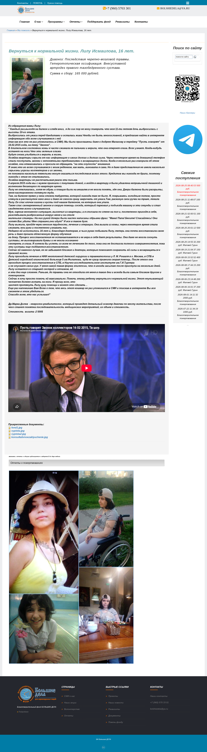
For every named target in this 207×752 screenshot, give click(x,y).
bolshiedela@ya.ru (175, 8)
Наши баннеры (187, 113)
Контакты (22, 3)
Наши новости (116, 702)
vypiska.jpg (18, 430)
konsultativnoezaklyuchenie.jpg (29, 437)
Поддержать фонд (99, 21)
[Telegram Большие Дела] (187, 139)
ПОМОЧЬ (37, 3)
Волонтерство (72, 709)
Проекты (113, 696)
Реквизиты (122, 21)
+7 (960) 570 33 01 (159, 702)
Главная (25, 21)
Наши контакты (158, 696)
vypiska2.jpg (18, 434)
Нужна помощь (54, 3)
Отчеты (75, 21)
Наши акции (70, 702)
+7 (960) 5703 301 (118, 8)
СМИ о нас (69, 696)
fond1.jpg (16, 427)
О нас (37, 21)
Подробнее (23, 712)
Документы (114, 715)
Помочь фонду (115, 722)
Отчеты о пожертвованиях (26, 463)
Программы (55, 21)
